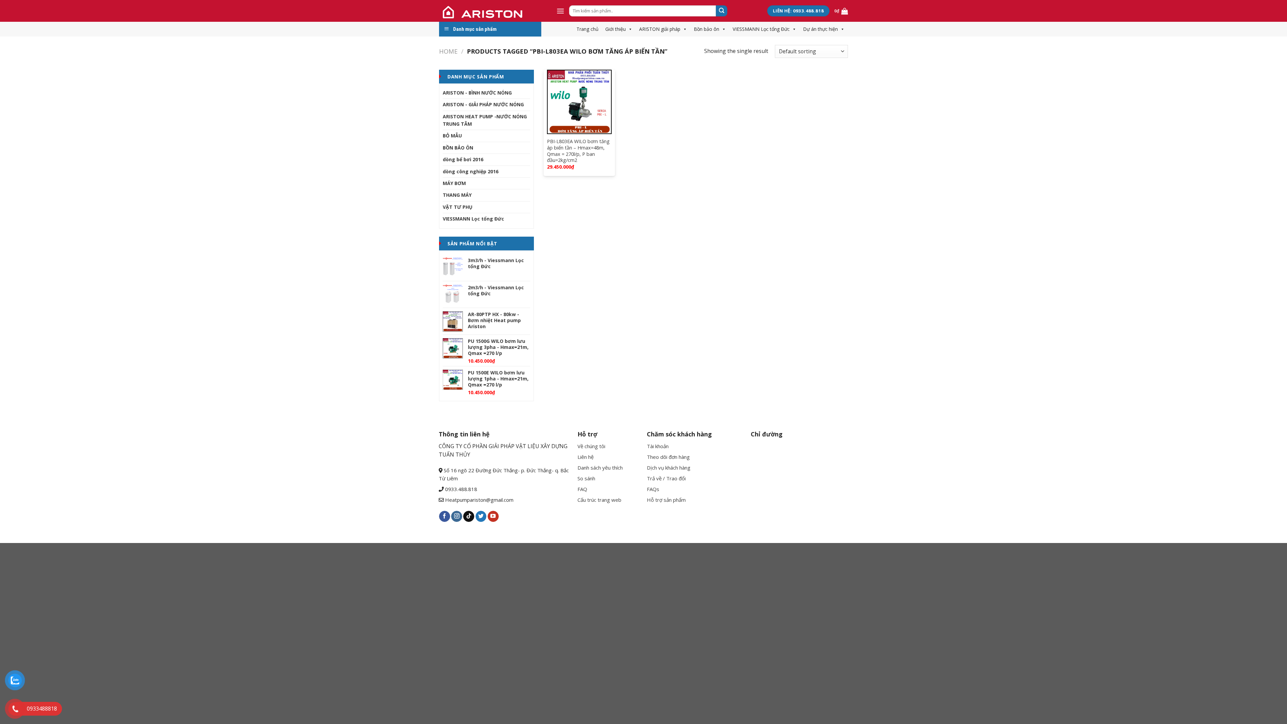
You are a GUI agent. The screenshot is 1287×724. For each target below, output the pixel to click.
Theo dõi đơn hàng (668, 457)
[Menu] (560, 11)
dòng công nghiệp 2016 (470, 171)
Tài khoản (658, 446)
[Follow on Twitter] (481, 516)
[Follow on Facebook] (444, 516)
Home (448, 51)
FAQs (653, 489)
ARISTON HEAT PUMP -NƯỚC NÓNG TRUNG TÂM (485, 120)
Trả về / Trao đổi (666, 478)
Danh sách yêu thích (600, 467)
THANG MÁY (457, 195)
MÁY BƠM (454, 183)
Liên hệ (585, 457)
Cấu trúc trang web (599, 499)
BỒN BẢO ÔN (458, 147)
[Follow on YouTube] (493, 516)
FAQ (582, 489)
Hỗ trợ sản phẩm (666, 499)
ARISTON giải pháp (659, 29)
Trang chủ (587, 29)
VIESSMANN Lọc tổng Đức (761, 29)
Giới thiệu (615, 29)
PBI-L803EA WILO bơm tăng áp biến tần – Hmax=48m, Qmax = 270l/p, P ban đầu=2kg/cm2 (578, 150)
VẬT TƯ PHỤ (458, 207)
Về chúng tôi (591, 446)
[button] (629, 29)
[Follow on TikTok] (468, 516)
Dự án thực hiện (820, 29)
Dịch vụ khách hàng (668, 467)
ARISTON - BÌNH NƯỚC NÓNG (477, 92)
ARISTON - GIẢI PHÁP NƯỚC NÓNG (483, 104)
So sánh (586, 478)
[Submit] (721, 11)
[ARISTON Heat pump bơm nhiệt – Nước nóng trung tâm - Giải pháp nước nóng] (492, 11)
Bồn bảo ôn (706, 29)
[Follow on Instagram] (456, 516)
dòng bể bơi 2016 (463, 159)
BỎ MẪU (452, 135)
